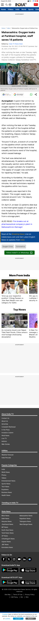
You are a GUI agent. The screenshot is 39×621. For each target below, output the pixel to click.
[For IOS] (28, 582)
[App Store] (28, 570)
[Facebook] (4, 559)
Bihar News (5, 515)
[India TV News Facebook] (33, 1)
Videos (10, 9)
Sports (30, 9)
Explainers (5, 489)
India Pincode (6, 457)
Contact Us (5, 418)
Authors (4, 441)
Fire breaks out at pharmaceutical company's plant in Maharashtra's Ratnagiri (17, 224)
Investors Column (7, 432)
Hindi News (5, 435)
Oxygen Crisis (8, 246)
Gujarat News (6, 541)
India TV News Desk (16, 44)
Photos (4, 475)
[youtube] (19, 559)
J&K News (5, 544)
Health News (6, 495)
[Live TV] (36, 4)
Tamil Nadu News (8, 533)
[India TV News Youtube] (37, 1)
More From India (19, 275)
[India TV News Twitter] (35, 1)
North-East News (7, 530)
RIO (22, 597)
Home (3, 9)
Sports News (6, 484)
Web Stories (6, 444)
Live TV (4, 438)
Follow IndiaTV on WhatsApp (17, 253)
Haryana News (7, 521)
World (23, 9)
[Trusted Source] (18, 94)
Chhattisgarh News (8, 539)
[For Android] (10, 582)
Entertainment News (8, 481)
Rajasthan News (25, 518)
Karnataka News (7, 547)
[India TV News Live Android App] (10, 570)
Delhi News (5, 518)
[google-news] (30, 559)
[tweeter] (9, 559)
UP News (5, 536)
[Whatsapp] (31, 94)
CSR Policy (14, 597)
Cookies (5, 614)
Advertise (5, 424)
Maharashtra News (26, 515)
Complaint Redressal (8, 427)
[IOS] (28, 1)
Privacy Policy (30, 594)
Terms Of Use (17, 594)
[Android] (30, 1)
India (17, 9)
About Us (5, 421)
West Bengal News (26, 524)
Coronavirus (20, 246)
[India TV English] (21, 4)
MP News (5, 527)
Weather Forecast (7, 455)
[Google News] (7, 94)
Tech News (5, 486)
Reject (30, 618)
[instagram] (14, 559)
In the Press (6, 430)
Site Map (8, 594)
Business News (7, 492)
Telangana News (25, 521)
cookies (7, 618)
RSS (27, 597)
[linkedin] (24, 559)
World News (6, 472)
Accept (18, 618)
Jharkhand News (7, 524)
